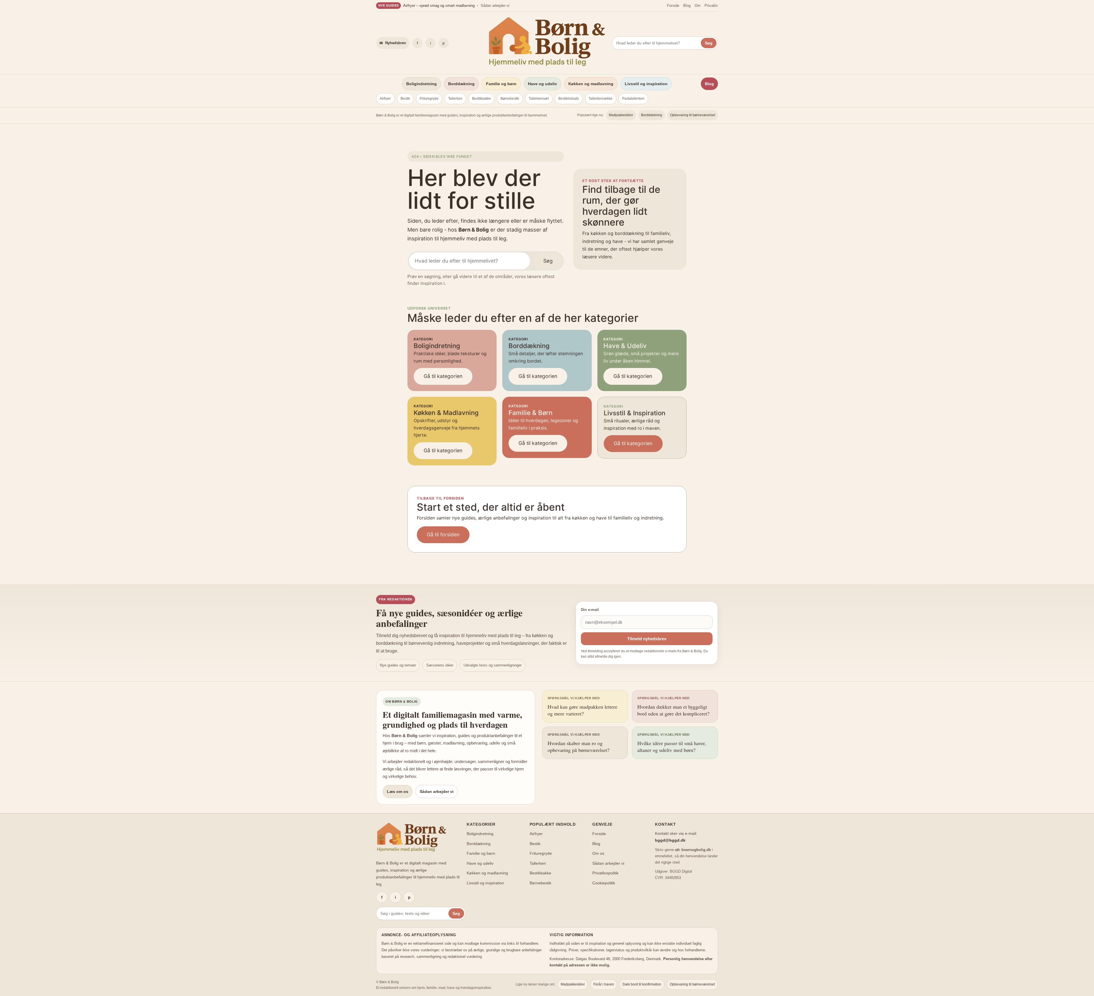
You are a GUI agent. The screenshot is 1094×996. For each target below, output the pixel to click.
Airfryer (385, 99)
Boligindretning (421, 83)
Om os (598, 853)
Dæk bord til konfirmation (641, 984)
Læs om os (397, 791)
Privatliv (711, 5)
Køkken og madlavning (590, 83)
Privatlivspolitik (605, 873)
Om (698, 5)
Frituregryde (429, 99)
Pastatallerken (633, 99)
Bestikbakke (481, 99)
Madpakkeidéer (621, 115)
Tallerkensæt (539, 99)
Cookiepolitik (603, 883)
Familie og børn (501, 83)
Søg (709, 43)
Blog (687, 5)
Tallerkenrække (601, 99)
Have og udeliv (542, 83)
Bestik (405, 99)
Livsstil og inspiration (646, 83)
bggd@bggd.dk (670, 840)
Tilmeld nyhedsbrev (646, 638)
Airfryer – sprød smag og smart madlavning (439, 5)
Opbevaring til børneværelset (692, 115)
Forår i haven (603, 984)
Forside (673, 5)
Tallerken (455, 99)
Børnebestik (510, 99)
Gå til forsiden (443, 534)
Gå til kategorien (443, 376)
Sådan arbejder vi (495, 5)
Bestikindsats (568, 99)
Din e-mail (590, 610)
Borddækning (461, 83)
